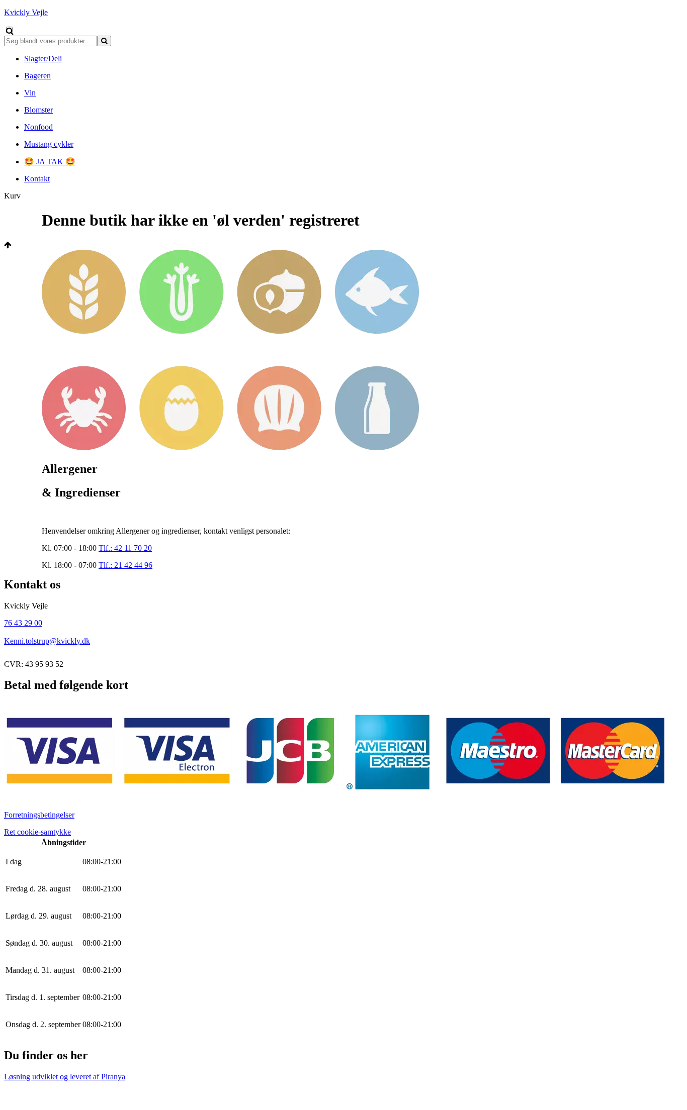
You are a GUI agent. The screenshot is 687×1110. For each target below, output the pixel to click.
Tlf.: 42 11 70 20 (125, 548)
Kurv (12, 195)
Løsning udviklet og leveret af (64, 1076)
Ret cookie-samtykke (37, 832)
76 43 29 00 (23, 623)
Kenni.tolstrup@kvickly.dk (47, 641)
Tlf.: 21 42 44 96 (125, 565)
